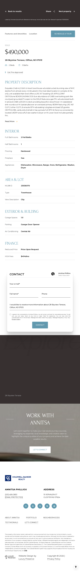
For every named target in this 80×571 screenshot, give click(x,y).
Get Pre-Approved (15, 72)
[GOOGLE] (47, 506)
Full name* (14, 294)
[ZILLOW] (54, 506)
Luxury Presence (26, 559)
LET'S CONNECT (40, 450)
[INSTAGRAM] (25, 506)
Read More (9, 121)
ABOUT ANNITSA (12, 518)
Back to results (15, 11)
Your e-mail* (15, 284)
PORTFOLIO (31, 518)
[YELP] (40, 506)
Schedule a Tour (62, 34)
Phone (44, 294)
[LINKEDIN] (32, 506)
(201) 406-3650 (11, 495)
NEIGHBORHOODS (51, 518)
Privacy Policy (16, 319)
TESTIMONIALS (11, 522)
